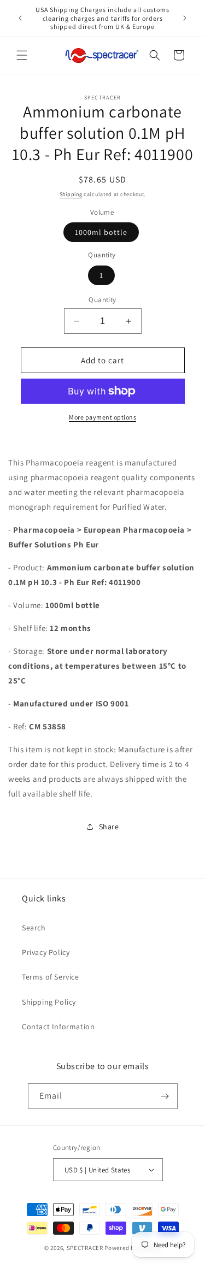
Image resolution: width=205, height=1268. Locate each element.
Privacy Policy (45, 952)
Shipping (71, 194)
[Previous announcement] (20, 18)
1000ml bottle (101, 232)
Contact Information (58, 1026)
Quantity (102, 299)
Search (34, 928)
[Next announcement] (185, 18)
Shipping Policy (49, 1002)
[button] (22, 55)
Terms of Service (50, 977)
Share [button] (109, 826)
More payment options (102, 417)
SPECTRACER (85, 1248)
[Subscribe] (165, 1096)
